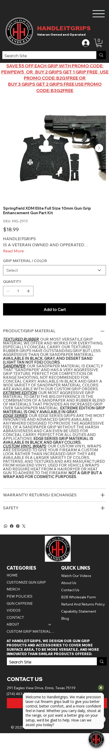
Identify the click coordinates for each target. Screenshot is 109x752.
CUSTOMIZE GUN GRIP (26, 582)
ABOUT (13, 624)
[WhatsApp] (5, 526)
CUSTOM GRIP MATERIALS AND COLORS (31, 631)
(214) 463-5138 (19, 693)
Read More (13, 250)
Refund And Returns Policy (83, 604)
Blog (65, 618)
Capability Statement (78, 611)
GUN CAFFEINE (20, 603)
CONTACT (15, 617)
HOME (12, 575)
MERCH (13, 589)
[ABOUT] (50, 624)
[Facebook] (11, 526)
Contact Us (70, 590)
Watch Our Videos (76, 575)
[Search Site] (101, 55)
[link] (99, 43)
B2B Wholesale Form (78, 597)
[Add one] (28, 291)
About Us (68, 583)
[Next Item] (99, 148)
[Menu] (98, 13)
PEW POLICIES (19, 596)
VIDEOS (14, 610)
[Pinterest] (17, 526)
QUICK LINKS (75, 568)
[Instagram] (23, 526)
